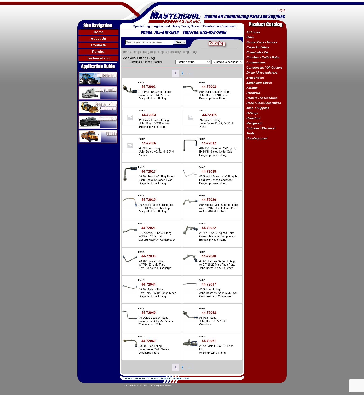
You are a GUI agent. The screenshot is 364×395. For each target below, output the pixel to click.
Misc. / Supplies (257, 108)
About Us (98, 38)
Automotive (86, 117)
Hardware (253, 92)
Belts (250, 37)
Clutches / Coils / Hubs (262, 57)
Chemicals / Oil (257, 52)
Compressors (256, 62)
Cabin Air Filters (257, 47)
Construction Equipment (96, 102)
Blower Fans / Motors (261, 42)
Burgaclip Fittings (154, 52)
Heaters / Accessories (261, 97)
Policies (98, 52)
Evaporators (255, 77)
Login (281, 10)
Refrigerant (254, 123)
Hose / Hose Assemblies (263, 103)
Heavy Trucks (88, 88)
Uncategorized (256, 138)
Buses (83, 131)
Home (98, 32)
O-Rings (252, 113)
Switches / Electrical (260, 128)
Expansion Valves (259, 82)
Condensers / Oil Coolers (264, 67)
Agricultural (86, 73)
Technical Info (98, 58)
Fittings (136, 52)
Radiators (253, 118)
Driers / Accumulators (261, 72)
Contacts (98, 45)
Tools (250, 133)
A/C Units (253, 32)
